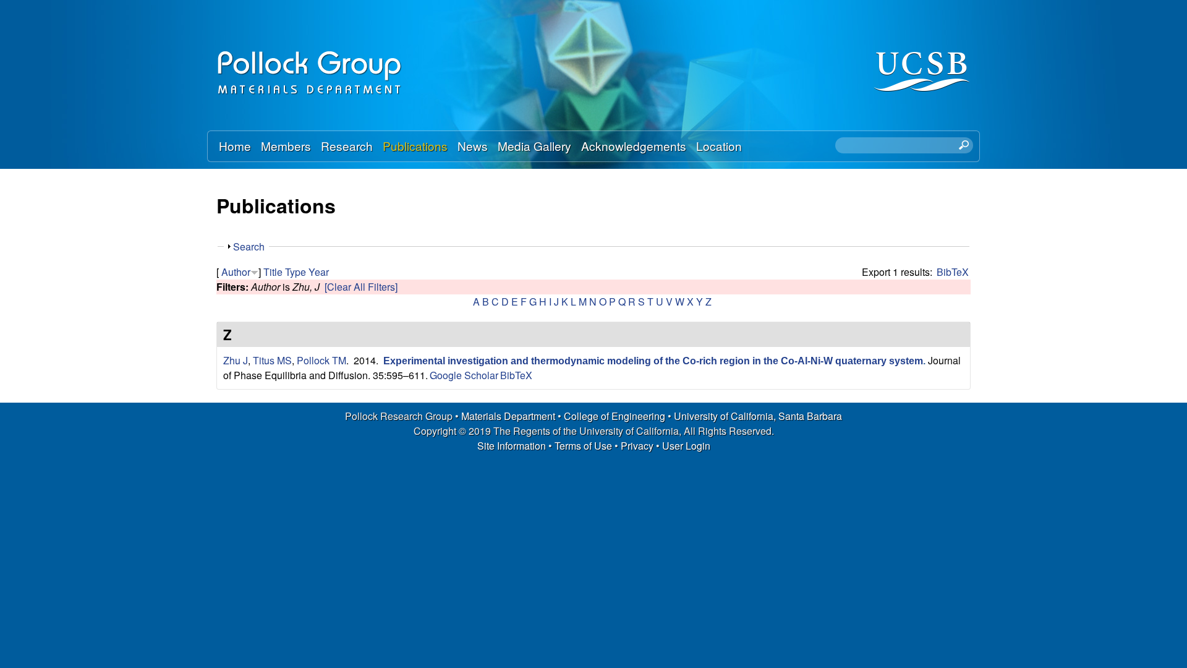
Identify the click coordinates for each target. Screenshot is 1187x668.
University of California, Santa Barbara (758, 416)
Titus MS (272, 360)
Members (286, 145)
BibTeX (953, 272)
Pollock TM (321, 360)
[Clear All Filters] (361, 287)
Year (318, 272)
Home (235, 145)
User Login (686, 446)
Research (347, 145)
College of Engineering (614, 416)
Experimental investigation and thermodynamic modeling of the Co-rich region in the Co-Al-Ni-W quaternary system (653, 361)
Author (235, 272)
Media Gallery (534, 145)
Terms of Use (583, 446)
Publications (415, 145)
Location (719, 145)
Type (295, 272)
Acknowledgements (633, 145)
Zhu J (235, 360)
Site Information (511, 446)
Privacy (637, 446)
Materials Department (508, 416)
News (472, 145)
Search (249, 246)
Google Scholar (464, 375)
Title (273, 272)
